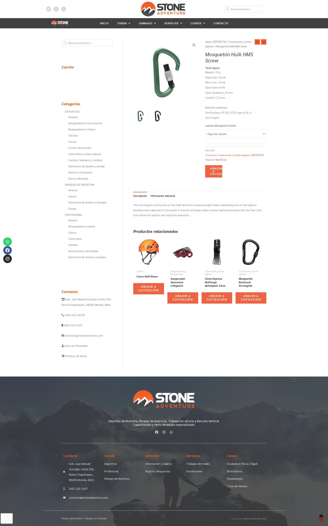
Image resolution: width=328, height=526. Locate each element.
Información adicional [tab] (162, 195)
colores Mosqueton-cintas (220, 125)
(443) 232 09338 (74, 315)
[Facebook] (7, 250)
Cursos (196, 23)
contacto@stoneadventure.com (83, 335)
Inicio (104, 23)
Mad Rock (221, 159)
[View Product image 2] (158, 116)
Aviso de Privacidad (75, 345)
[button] (194, 45)
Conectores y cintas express (234, 154)
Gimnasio (145, 23)
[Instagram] (7, 259)
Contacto (221, 23)
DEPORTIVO (220, 41)
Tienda (122, 23)
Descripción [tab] (140, 195)
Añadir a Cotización (216, 171)
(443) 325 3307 (72, 325)
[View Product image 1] (140, 116)
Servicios (171, 23)
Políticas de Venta (76, 356)
